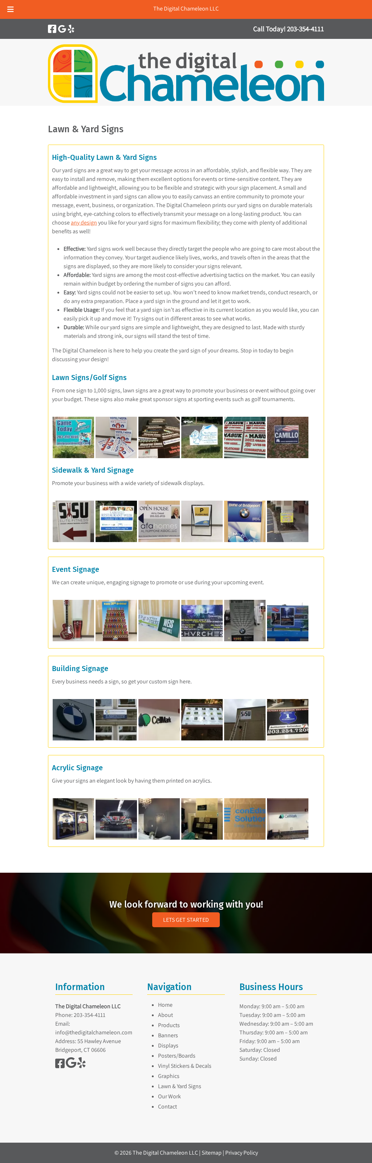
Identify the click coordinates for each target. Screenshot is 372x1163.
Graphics (168, 1076)
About (165, 1015)
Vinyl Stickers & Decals (184, 1066)
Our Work (169, 1096)
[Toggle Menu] (10, 9)
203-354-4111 (89, 1015)
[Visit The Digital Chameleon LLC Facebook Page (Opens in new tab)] (52, 29)
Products (169, 1025)
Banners (168, 1035)
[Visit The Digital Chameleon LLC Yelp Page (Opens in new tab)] (71, 29)
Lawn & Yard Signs (179, 1086)
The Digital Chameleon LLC (186, 8)
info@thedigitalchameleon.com (93, 1032)
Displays (168, 1045)
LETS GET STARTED (186, 920)
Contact (167, 1106)
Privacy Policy (241, 1152)
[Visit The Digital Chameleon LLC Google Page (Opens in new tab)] (62, 29)
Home (165, 1005)
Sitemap (212, 1152)
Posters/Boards (176, 1055)
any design (84, 222)
